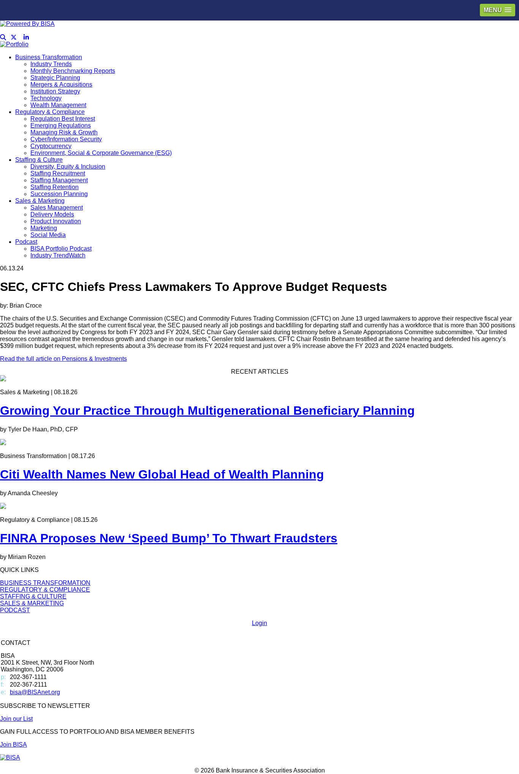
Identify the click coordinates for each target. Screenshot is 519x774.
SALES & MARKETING (32, 603)
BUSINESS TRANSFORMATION (45, 583)
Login (259, 623)
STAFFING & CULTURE (33, 596)
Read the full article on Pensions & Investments (63, 358)
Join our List (16, 719)
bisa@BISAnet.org (35, 692)
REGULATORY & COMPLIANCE (45, 589)
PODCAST (15, 610)
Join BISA (13, 744)
